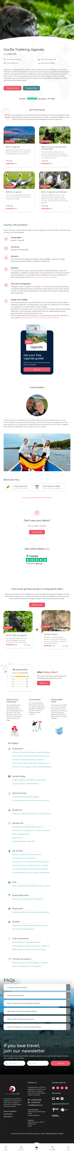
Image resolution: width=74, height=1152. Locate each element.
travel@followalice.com (35, 1105)
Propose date (37, 532)
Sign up (37, 369)
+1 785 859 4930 (35, 1102)
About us (43, 683)
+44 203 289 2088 (36, 1099)
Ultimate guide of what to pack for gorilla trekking (40, 318)
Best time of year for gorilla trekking (42, 277)
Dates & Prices (12, 88)
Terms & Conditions (10, 1111)
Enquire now (37, 605)
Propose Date (31, 88)
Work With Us (8, 1116)
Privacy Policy (8, 1114)
